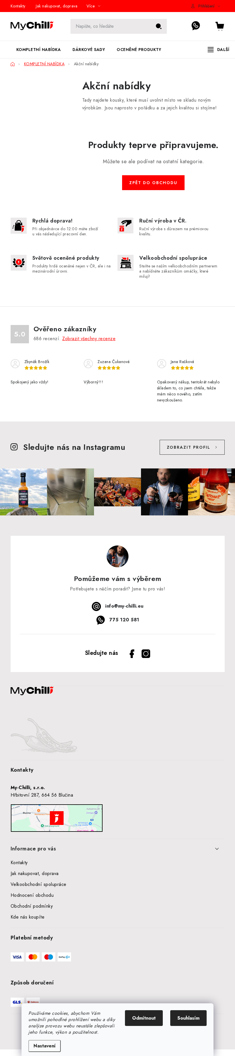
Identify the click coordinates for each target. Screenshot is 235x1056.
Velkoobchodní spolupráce (38, 884)
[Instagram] (145, 653)
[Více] (218, 49)
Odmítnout (144, 1018)
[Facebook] (132, 653)
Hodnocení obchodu (32, 895)
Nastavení (45, 1046)
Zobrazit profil (188, 447)
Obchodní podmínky (32, 906)
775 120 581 (199, 26)
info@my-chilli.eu (124, 606)
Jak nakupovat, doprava (56, 6)
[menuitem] (39, 49)
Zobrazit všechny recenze (88, 338)
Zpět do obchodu (153, 183)
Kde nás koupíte (28, 917)
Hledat (159, 26)
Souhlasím (188, 1018)
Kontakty (18, 6)
